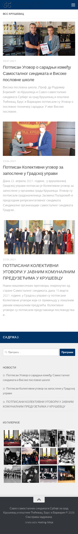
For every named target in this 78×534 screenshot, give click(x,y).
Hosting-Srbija (45, 522)
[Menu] (73, 4)
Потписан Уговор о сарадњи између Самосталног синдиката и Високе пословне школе (37, 73)
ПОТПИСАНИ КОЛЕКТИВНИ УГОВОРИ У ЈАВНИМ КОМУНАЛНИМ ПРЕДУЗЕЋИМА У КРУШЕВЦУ (39, 272)
